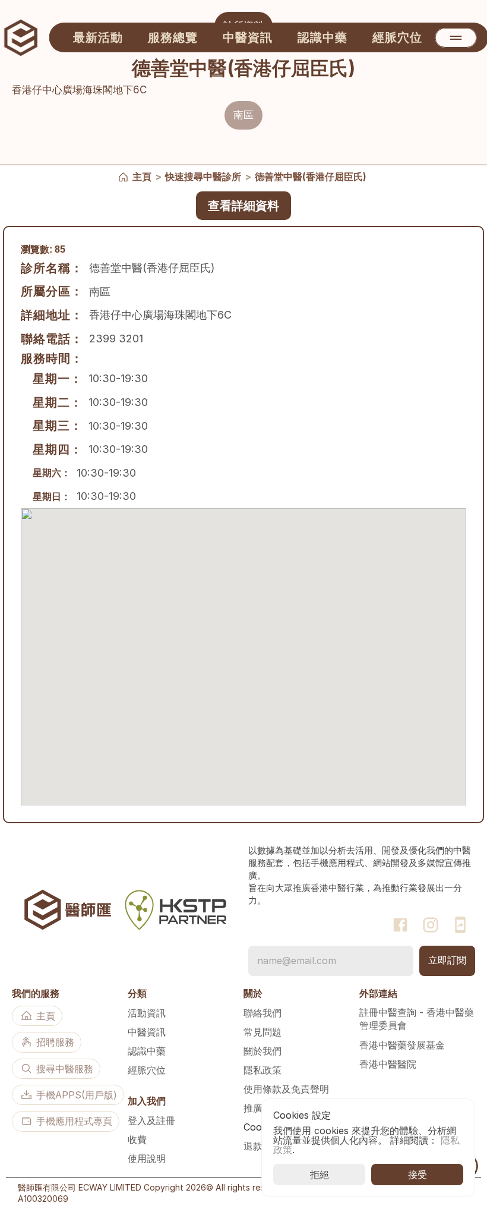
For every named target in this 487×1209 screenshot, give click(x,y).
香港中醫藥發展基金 (402, 1045)
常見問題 (263, 1032)
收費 (137, 1139)
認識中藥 (147, 1051)
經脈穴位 (147, 1070)
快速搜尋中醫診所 (203, 176)
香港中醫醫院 (387, 1064)
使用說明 (147, 1158)
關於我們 (263, 1051)
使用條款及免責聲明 (286, 1089)
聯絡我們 (263, 1013)
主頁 (141, 176)
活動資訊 (147, 1013)
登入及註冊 (151, 1120)
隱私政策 (263, 1070)
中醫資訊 (147, 1032)
